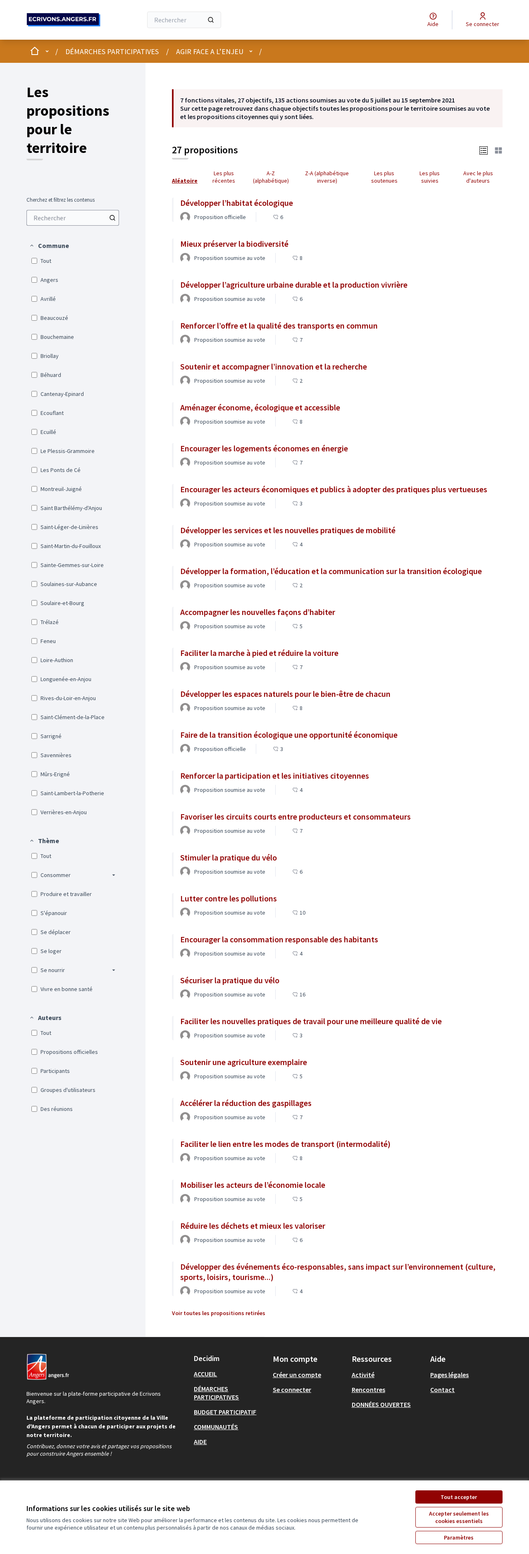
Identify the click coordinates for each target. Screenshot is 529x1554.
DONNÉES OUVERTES (381, 1404)
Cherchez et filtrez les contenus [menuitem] (60, 200)
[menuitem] (72, 218)
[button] (48, 245)
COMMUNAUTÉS (216, 1427)
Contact (442, 1389)
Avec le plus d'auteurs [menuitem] (478, 176)
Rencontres (368, 1389)
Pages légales (449, 1374)
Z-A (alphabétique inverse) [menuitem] (327, 176)
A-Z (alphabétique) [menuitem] (271, 176)
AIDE (200, 1441)
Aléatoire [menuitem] (185, 180)
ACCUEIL (205, 1374)
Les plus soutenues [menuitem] (384, 176)
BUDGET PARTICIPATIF (225, 1412)
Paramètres (459, 1537)
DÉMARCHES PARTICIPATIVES (112, 51)
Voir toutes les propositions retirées (218, 1313)
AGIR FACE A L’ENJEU (209, 51)
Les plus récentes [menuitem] (223, 176)
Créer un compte (297, 1374)
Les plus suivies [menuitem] (429, 176)
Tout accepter (459, 1497)
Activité (363, 1374)
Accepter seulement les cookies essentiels (459, 1517)
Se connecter (292, 1389)
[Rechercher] (210, 20)
